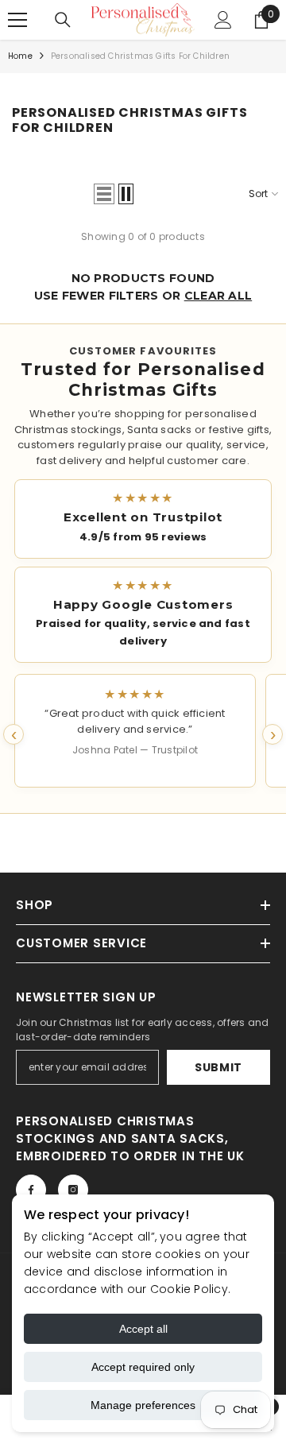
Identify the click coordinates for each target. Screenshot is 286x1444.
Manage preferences (143, 1405)
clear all (218, 295)
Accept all (143, 1328)
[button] (104, 194)
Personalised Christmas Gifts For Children (140, 56)
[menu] (17, 19)
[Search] (62, 19)
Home (20, 56)
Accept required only (143, 1367)
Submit (218, 1067)
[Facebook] (31, 1190)
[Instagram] (73, 1190)
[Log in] (223, 20)
